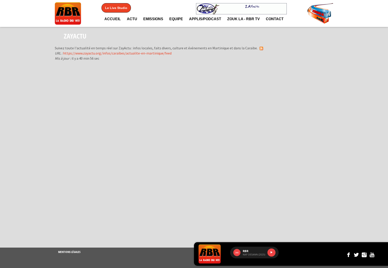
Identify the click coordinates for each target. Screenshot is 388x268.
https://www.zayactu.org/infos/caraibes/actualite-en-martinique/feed (117, 53)
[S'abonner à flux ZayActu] (261, 48)
